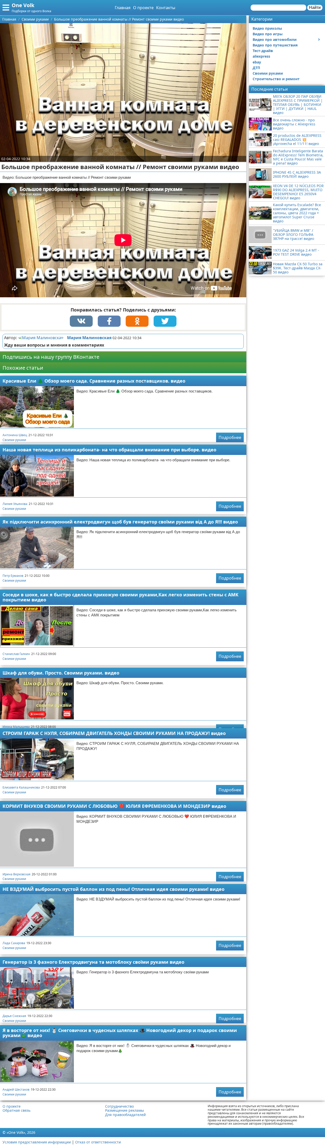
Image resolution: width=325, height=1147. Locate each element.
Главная (123, 7)
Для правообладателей (125, 1115)
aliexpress (261, 56)
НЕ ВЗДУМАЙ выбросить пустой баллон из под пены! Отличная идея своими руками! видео (113, 889)
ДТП (256, 67)
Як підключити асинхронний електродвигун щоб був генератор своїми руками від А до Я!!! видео (120, 522)
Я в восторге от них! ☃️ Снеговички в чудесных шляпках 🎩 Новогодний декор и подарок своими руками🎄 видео (120, 1033)
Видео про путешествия (275, 45)
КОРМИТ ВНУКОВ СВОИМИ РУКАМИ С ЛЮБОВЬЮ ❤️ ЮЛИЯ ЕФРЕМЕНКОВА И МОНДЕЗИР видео (114, 806)
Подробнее (230, 437)
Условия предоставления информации (37, 1142)
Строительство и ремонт (276, 78)
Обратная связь (16, 1110)
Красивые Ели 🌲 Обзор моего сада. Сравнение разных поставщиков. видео (94, 381)
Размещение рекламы (124, 1110)
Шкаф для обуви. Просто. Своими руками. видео (61, 673)
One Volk (23, 5)
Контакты (165, 7)
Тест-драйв (263, 50)
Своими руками (14, 440)
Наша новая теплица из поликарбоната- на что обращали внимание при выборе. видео (109, 450)
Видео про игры (268, 33)
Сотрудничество (119, 1106)
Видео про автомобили (275, 39)
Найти (315, 7)
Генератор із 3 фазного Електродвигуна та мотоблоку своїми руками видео (93, 962)
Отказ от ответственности (98, 1142)
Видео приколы (267, 28)
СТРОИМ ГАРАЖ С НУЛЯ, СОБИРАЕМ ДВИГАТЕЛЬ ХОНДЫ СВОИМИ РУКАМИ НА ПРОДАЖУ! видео (114, 733)
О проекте (143, 7)
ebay (257, 62)
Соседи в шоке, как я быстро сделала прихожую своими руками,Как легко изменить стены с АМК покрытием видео (120, 597)
